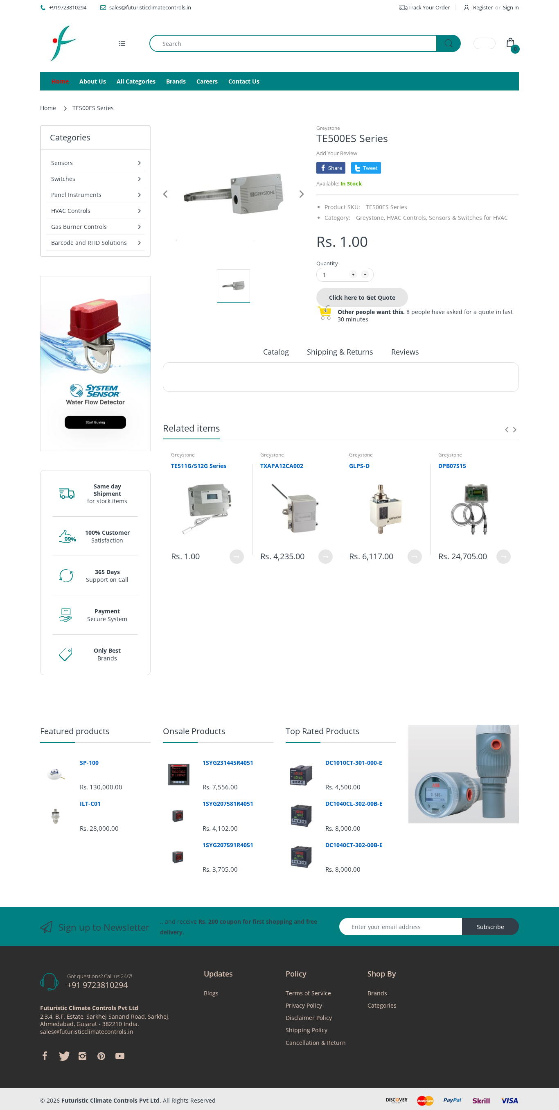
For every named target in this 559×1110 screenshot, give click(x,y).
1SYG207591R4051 (228, 845)
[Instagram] (82, 1056)
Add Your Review (336, 153)
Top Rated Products (323, 731)
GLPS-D (359, 466)
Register (483, 7)
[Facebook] (44, 1056)
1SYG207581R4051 (228, 803)
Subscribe (490, 927)
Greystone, (370, 218)
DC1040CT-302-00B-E (354, 845)
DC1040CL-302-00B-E (354, 803)
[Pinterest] (101, 1056)
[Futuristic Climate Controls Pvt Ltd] (60, 43)
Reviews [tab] (405, 352)
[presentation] (507, 429)
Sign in (511, 7)
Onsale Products (194, 731)
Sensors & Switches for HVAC (468, 218)
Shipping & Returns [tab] (340, 352)
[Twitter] (63, 1056)
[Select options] (237, 556)
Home (48, 108)
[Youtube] (119, 1056)
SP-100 (89, 762)
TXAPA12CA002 (281, 466)
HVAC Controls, (407, 218)
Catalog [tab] (276, 352)
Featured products (75, 731)
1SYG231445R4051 (228, 762)
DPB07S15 (452, 466)
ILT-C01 (90, 803)
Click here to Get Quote (362, 297)
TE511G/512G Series (198, 466)
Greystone (328, 127)
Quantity (327, 263)
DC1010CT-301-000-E (353, 762)
